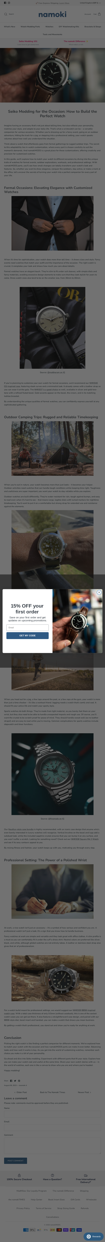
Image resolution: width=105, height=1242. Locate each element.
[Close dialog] (99, 592)
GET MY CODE (27, 635)
